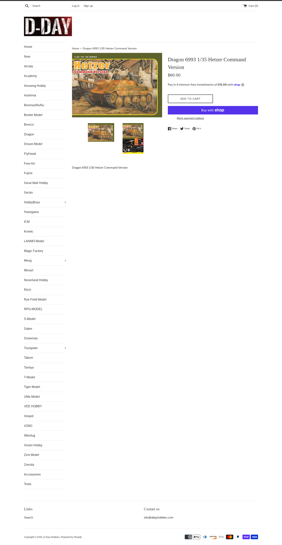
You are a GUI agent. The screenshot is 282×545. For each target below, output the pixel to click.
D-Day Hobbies (52, 537)
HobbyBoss (45, 202)
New (27, 56)
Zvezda (29, 464)
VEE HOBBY (33, 406)
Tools (27, 484)
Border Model (33, 115)
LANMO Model (34, 241)
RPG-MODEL (33, 309)
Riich (27, 289)
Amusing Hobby (35, 85)
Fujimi (28, 173)
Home (28, 46)
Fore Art (29, 163)
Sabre (28, 328)
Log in (75, 5)
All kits (28, 66)
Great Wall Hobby (36, 183)
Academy (30, 76)
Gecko (28, 192)
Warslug (29, 435)
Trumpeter (45, 348)
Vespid (28, 416)
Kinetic (28, 231)
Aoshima (30, 95)
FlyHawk (30, 153)
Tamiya (29, 367)
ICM (27, 221)
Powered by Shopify (71, 537)
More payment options (190, 118)
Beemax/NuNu (34, 105)
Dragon (29, 134)
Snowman (31, 338)
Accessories (32, 474)
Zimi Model (31, 454)
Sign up (88, 5)
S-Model (29, 319)
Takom (28, 357)
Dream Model (33, 144)
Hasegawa (31, 212)
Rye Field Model (35, 299)
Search (28, 517)
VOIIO (28, 425)
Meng (45, 260)
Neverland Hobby (36, 280)
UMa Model (32, 396)
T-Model (29, 377)
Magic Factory (33, 251)
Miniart (28, 270)
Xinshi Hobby (33, 445)
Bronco (29, 124)
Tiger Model (32, 386)
